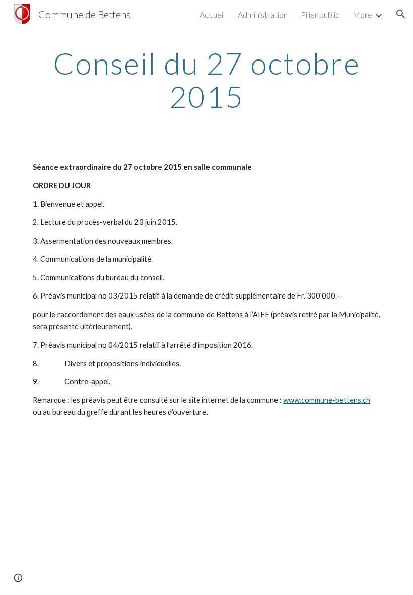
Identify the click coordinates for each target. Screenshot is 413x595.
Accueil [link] (212, 14)
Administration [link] (263, 14)
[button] (401, 14)
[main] (206, 79)
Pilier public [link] (320, 14)
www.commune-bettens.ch (326, 400)
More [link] (362, 14)
